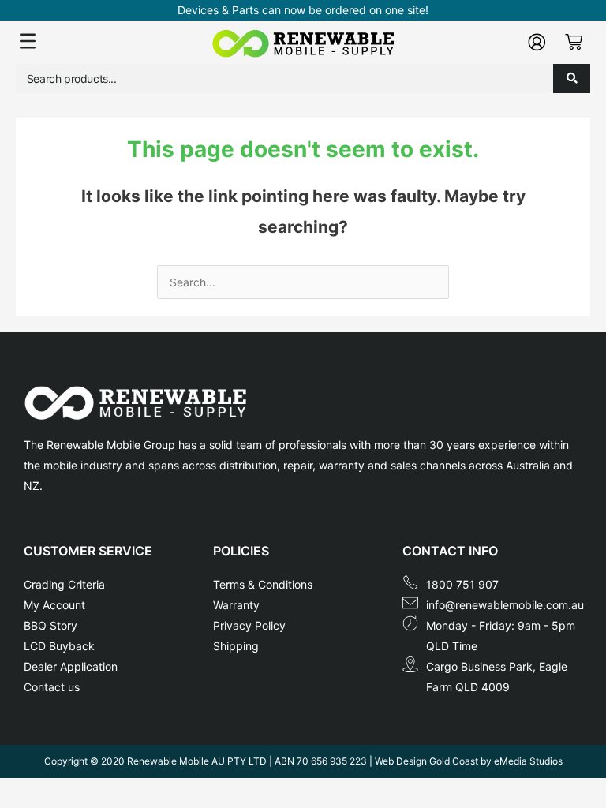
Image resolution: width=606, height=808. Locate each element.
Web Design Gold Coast (426, 761)
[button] (112, 42)
